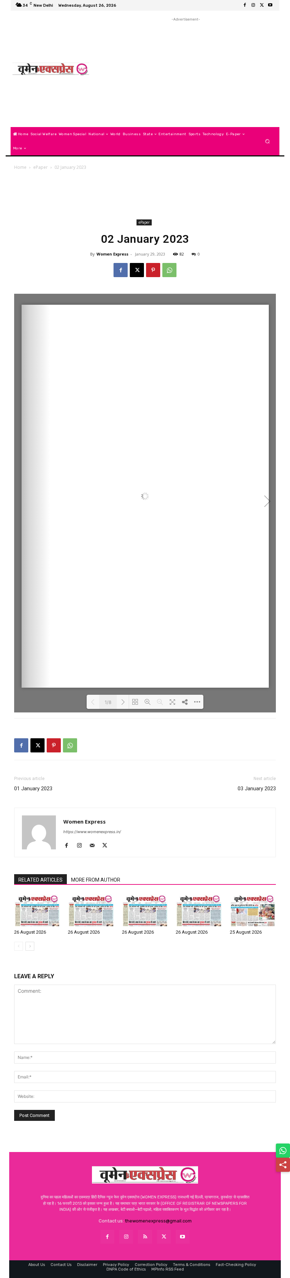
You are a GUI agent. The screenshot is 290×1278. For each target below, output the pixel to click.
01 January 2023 (33, 788)
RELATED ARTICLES (40, 880)
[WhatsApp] (169, 270)
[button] (267, 141)
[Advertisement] (185, 72)
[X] (261, 5)
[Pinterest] (153, 270)
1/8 (108, 702)
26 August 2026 (30, 932)
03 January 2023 (257, 788)
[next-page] (29, 946)
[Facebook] (244, 5)
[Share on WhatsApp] (283, 1151)
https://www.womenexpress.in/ (92, 831)
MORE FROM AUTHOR (95, 880)
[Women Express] (50, 69)
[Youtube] (270, 5)
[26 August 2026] (37, 910)
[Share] (283, 1165)
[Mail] (94, 846)
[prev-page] (18, 946)
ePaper (40, 167)
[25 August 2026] (253, 910)
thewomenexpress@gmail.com (158, 1220)
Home (20, 167)
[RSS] (145, 1237)
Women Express (112, 254)
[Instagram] (253, 5)
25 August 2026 (246, 932)
